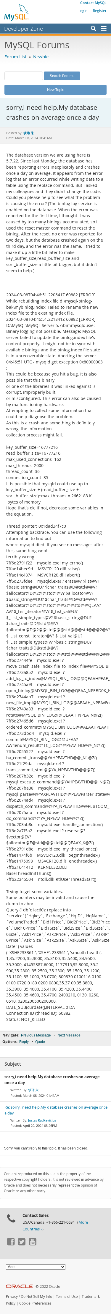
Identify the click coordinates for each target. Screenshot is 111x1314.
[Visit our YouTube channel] (32, 1243)
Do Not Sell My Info (36, 1296)
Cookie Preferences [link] (35, 1303)
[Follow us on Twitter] (21, 1243)
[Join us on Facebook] (10, 1243)
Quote (40, 1042)
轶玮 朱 (33, 1090)
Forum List (15, 56)
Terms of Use (67, 1296)
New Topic (55, 89)
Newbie (41, 56)
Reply (24, 1042)
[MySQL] (17, 12)
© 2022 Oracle (48, 1286)
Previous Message (36, 1035)
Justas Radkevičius (42, 1120)
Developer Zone (23, 28)
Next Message (69, 1035)
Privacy (12, 1296)
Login (82, 10)
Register (100, 10)
